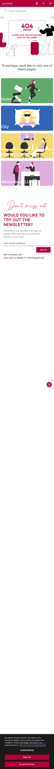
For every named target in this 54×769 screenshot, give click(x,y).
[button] (36, 3)
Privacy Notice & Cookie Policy (32, 745)
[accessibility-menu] (49, 384)
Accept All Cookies (27, 764)
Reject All (27, 757)
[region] (27, 751)
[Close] (52, 381)
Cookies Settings (27, 750)
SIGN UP (43, 250)
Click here (8, 257)
